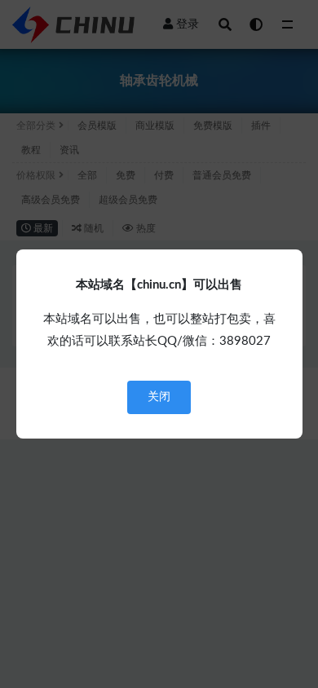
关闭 (159, 397)
